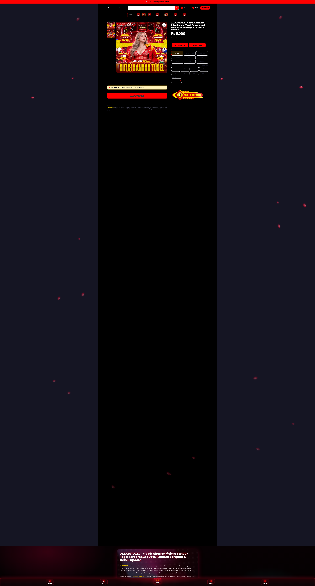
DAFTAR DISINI (180, 45)
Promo (50, 583)
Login (103, 583)
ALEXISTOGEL (137, 96)
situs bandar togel (138, 576)
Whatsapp (211, 583)
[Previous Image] (119, 49)
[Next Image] (164, 49)
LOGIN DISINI (197, 45)
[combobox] (151, 8)
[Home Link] (119, 8)
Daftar (157, 582)
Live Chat (265, 583)
